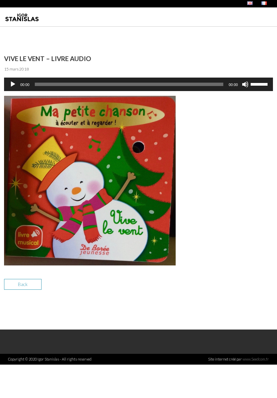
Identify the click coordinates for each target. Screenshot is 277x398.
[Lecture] (12, 84)
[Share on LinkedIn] (255, 288)
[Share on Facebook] (231, 288)
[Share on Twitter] (243, 288)
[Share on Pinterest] (267, 288)
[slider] (260, 84)
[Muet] (245, 84)
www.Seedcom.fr (256, 359)
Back (23, 284)
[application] (138, 84)
